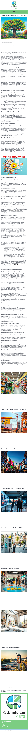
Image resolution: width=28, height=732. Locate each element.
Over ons (4, 725)
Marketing (3, 690)
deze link (3, 153)
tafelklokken (16, 264)
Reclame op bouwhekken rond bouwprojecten (11, 448)
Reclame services (5, 722)
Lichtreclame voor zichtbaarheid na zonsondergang (12, 488)
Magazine (4, 724)
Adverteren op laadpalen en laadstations (10, 568)
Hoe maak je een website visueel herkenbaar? (11, 647)
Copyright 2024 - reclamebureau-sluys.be (14, 730)
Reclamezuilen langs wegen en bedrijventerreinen (12, 686)
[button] (14, 12)
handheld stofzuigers (14, 210)
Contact (3, 728)
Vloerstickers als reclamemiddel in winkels (10, 607)
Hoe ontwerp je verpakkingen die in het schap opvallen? (13, 409)
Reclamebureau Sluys (7, 721)
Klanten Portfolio (6, 726)
